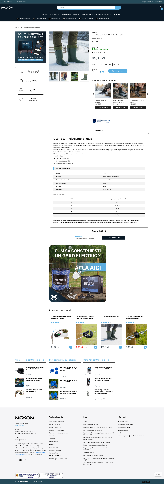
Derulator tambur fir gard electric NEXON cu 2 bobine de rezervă (70, 368)
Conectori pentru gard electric (96, 360)
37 (101, 64)
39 (110, 64)
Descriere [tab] (99, 131)
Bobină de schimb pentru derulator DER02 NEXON (68, 392)
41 (118, 64)
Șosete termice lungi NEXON (137, 101)
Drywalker (94, 32)
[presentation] (93, 94)
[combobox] (89, 7)
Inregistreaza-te (147, 1)
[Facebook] (16, 460)
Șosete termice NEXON (100, 101)
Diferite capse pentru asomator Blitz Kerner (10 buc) (61, 317)
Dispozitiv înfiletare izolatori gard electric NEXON (35, 368)
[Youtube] (20, 460)
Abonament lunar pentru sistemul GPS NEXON (34, 379)
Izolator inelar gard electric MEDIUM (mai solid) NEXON (85, 317)
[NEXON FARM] (7, 7)
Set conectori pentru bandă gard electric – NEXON (103, 368)
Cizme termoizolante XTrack (110, 316)
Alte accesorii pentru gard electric (30, 360)
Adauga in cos (103, 107)
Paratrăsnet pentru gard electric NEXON (34, 390)
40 (114, 64)
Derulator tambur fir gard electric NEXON (68, 381)
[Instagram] (25, 460)
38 (106, 64)
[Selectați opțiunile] (70, 347)
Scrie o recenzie (114, 238)
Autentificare (159, 1)
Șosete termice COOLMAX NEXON (119, 101)
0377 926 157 (19, 426)
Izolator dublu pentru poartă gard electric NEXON (135, 317)
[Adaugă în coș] (95, 347)
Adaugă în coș (119, 71)
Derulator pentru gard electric (62, 360)
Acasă (17, 27)
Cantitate (94, 69)
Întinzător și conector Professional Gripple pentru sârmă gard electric (104, 391)
